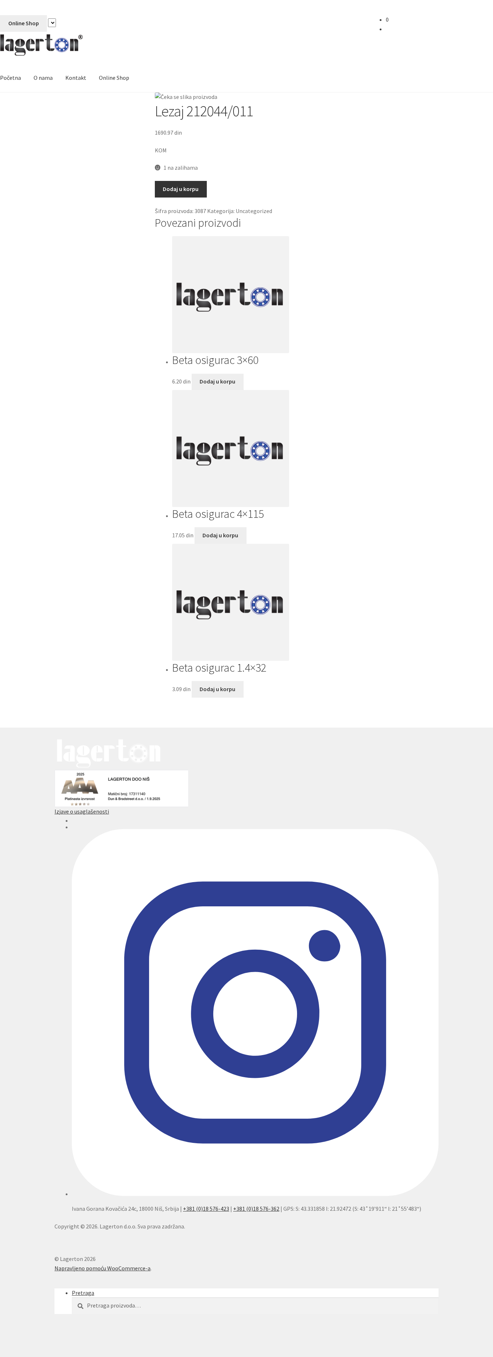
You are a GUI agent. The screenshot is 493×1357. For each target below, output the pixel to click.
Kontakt (75, 77)
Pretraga (83, 1292)
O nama (43, 77)
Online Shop (23, 23)
